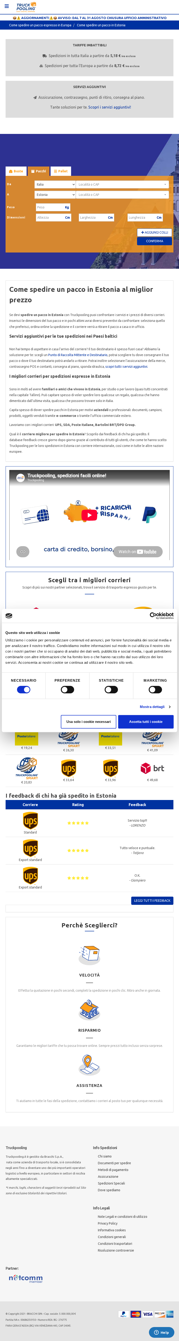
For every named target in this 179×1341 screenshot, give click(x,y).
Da (9, 184)
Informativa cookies (112, 1230)
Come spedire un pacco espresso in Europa (40, 25)
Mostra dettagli (152, 707)
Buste (18, 171)
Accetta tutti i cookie (145, 722)
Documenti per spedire (114, 1163)
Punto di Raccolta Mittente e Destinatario (77, 355)
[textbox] (121, 184)
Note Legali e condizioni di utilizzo (122, 1216)
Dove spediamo (109, 1190)
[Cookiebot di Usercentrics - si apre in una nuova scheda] (153, 615)
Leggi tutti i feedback (152, 900)
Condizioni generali (112, 1237)
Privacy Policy (107, 1223)
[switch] (67, 689)
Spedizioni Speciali (111, 1183)
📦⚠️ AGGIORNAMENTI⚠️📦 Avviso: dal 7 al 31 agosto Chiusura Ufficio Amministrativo (90, 18)
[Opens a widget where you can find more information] (161, 1333)
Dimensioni (16, 217)
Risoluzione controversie (116, 1250)
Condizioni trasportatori (115, 1244)
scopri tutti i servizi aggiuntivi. (126, 366)
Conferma (154, 241)
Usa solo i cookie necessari (88, 722)
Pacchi (41, 171)
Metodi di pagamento (113, 1170)
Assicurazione (108, 1176)
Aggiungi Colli (156, 232)
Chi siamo (105, 1156)
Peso (11, 207)
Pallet (63, 171)
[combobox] (122, 184)
